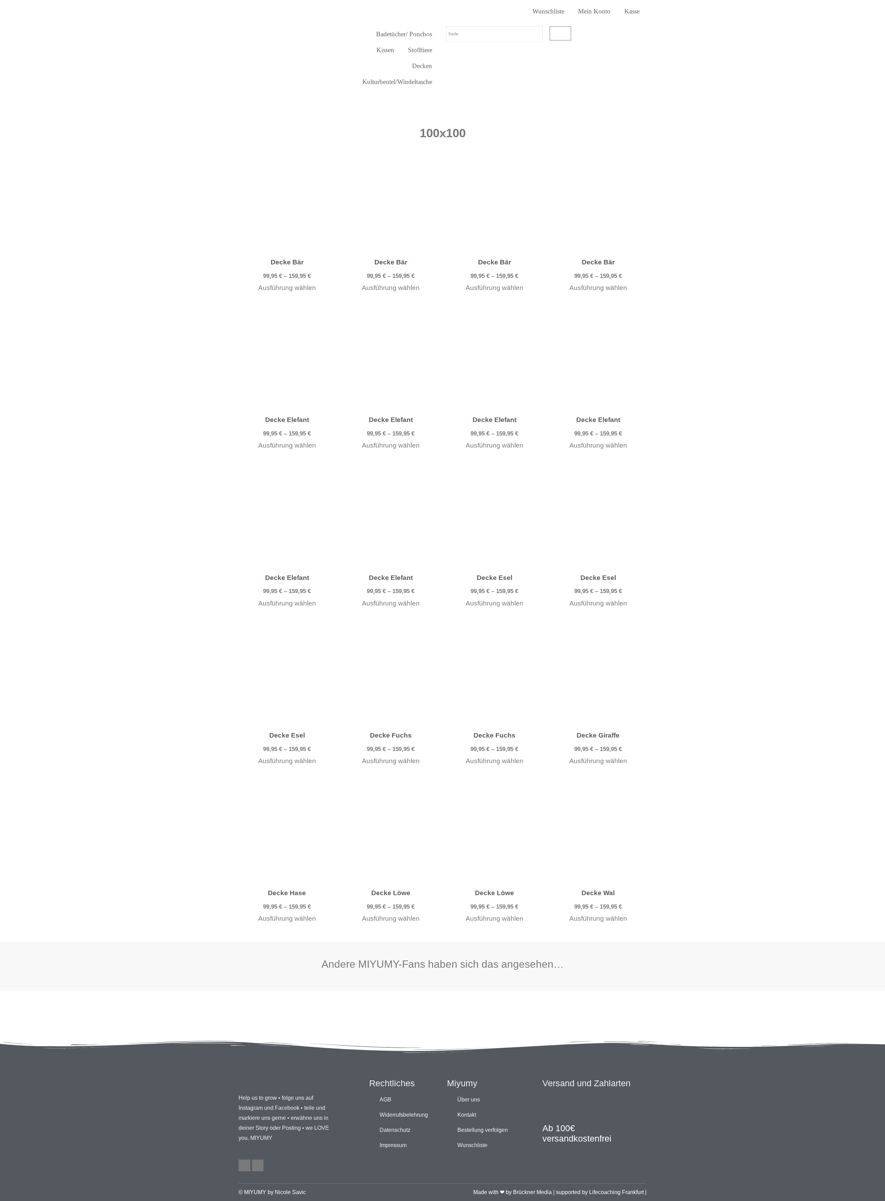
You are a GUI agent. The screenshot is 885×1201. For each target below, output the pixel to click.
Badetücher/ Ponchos (404, 34)
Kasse (632, 11)
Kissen (385, 50)
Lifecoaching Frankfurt (616, 1192)
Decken (422, 65)
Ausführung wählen (287, 287)
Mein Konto (594, 11)
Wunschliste (548, 11)
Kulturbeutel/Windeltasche (397, 81)
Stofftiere (420, 50)
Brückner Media (532, 1192)
